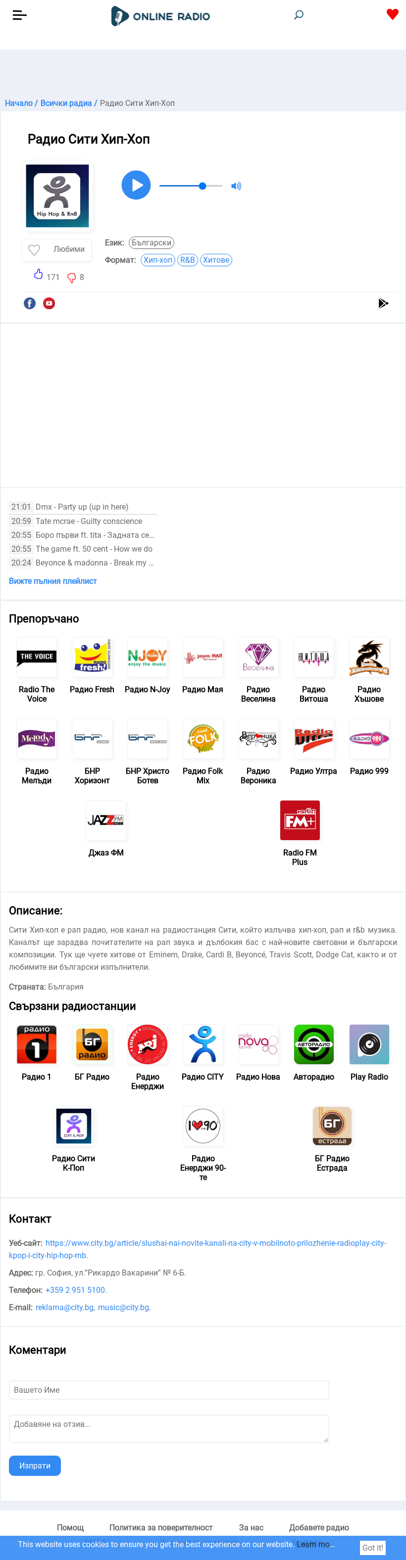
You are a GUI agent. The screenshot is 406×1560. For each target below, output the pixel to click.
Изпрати (35, 1465)
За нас (251, 1527)
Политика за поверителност (161, 1527)
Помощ (70, 1527)
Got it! (372, 1548)
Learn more (316, 1544)
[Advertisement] (203, 74)
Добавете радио (319, 1527)
